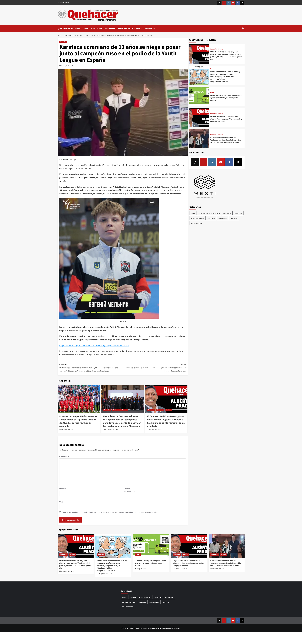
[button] (243, 28)
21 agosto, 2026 (65, 571)
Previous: (88, 367)
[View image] (109, 258)
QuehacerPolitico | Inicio (69, 28)
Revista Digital (196, 223)
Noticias (124, 410)
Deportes (63, 42)
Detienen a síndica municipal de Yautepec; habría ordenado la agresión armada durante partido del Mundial (225, 140)
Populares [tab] (210, 40)
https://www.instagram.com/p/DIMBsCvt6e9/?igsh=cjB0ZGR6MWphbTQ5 (94, 345)
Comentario (64, 456)
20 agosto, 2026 (103, 574)
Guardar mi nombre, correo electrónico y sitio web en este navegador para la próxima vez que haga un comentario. (109, 512)
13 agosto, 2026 (65, 430)
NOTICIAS (95, 28)
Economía (238, 213)
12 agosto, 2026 (109, 430)
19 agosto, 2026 (216, 569)
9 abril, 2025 (65, 66)
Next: (156, 367)
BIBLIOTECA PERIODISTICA (130, 28)
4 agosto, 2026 (153, 430)
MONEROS (110, 28)
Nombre (63, 488)
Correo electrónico (129, 490)
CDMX (85, 28)
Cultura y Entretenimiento (209, 213)
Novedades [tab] (197, 40)
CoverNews (163, 628)
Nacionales (116, 410)
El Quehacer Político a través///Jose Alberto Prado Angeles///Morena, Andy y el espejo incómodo (226, 119)
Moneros (213, 69)
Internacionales (197, 218)
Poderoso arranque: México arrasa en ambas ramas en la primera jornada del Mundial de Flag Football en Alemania (78, 421)
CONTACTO (150, 28)
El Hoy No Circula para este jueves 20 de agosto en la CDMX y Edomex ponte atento (225, 98)
